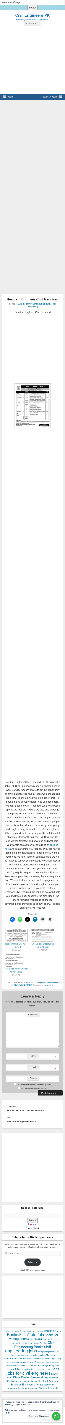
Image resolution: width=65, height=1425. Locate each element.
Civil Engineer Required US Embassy (42, 945)
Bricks (30, 1339)
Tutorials (26, 1388)
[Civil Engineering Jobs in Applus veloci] (16, 960)
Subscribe (32, 1262)
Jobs (28, 982)
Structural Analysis (48, 1381)
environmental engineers (17, 1362)
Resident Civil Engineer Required (16, 945)
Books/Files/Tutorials (25, 1334)
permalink (48, 985)
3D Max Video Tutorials (35, 1331)
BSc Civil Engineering (44, 1338)
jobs (56, 1368)
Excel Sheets (35, 1362)
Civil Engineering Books (34, 1344)
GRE (57, 1365)
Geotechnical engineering (42, 1365)
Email (33, 1066)
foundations (20, 1365)
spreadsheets (26, 1381)
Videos (35, 1388)
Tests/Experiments (45, 1384)
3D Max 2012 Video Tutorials (15, 1331)
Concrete (29, 1354)
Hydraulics (29, 1369)
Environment (32, 1358)
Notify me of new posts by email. (34, 1088)
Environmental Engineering (49, 1358)
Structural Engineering (22, 1384)
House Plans (14, 1369)
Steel (35, 1381)
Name (33, 1055)
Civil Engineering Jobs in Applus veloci (16, 970)
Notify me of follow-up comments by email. (34, 1084)
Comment (33, 1014)
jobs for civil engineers (50, 982)
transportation (14, 1388)
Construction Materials (15, 1358)
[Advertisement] (32, 61)
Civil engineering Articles (35, 1342)
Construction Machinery (44, 1355)
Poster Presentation (34, 1377)
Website (33, 1078)
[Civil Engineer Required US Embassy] (42, 935)
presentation (52, 1377)
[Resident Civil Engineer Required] (16, 935)
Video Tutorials (48, 1388)
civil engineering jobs (28, 1348)
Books (58, 1330)
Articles (49, 1330)
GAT (27, 1365)
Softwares (13, 1381)
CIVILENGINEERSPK (42, 303)
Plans (17, 1377)
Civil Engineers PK (32, 15)
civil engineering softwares (46, 1351)
